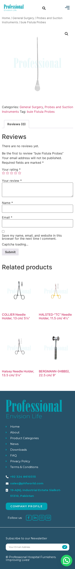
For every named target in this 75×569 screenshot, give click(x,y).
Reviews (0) (16, 124)
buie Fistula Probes (41, 111)
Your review (12, 180)
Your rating (11, 169)
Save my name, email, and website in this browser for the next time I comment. (32, 237)
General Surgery (23, 18)
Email (7, 217)
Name (7, 202)
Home (6, 18)
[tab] (16, 124)
